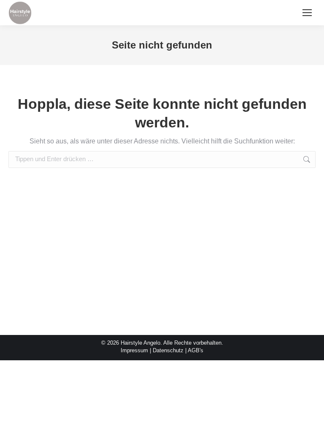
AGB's (195, 350)
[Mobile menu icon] (307, 12)
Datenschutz (168, 350)
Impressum (134, 350)
